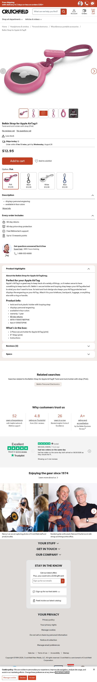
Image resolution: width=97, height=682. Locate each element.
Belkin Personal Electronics (48, 384)
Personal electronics (40, 27)
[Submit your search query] (64, 12)
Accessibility (55, 653)
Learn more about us (47, 478)
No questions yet (24, 131)
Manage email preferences (48, 645)
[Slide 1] (23, 113)
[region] (48, 511)
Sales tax (31, 653)
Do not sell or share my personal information (48, 635)
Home (4, 27)
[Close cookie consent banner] (94, 669)
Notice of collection (48, 640)
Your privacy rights (48, 625)
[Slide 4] (53, 113)
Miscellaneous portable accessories (65, 27)
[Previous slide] (3, 71)
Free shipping (22, 3)
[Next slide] (94, 71)
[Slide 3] (43, 113)
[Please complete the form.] (63, 581)
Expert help (18, 249)
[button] (94, 511)
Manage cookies (48, 630)
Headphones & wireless (19, 27)
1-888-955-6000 (24, 254)
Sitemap (66, 653)
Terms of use (42, 653)
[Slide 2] (33, 113)
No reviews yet (8, 131)
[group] (10, 181)
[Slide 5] (63, 113)
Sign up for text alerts (47, 592)
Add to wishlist (45, 161)
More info (7, 209)
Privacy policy (48, 620)
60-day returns (16, 317)
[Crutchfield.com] (15, 11)
